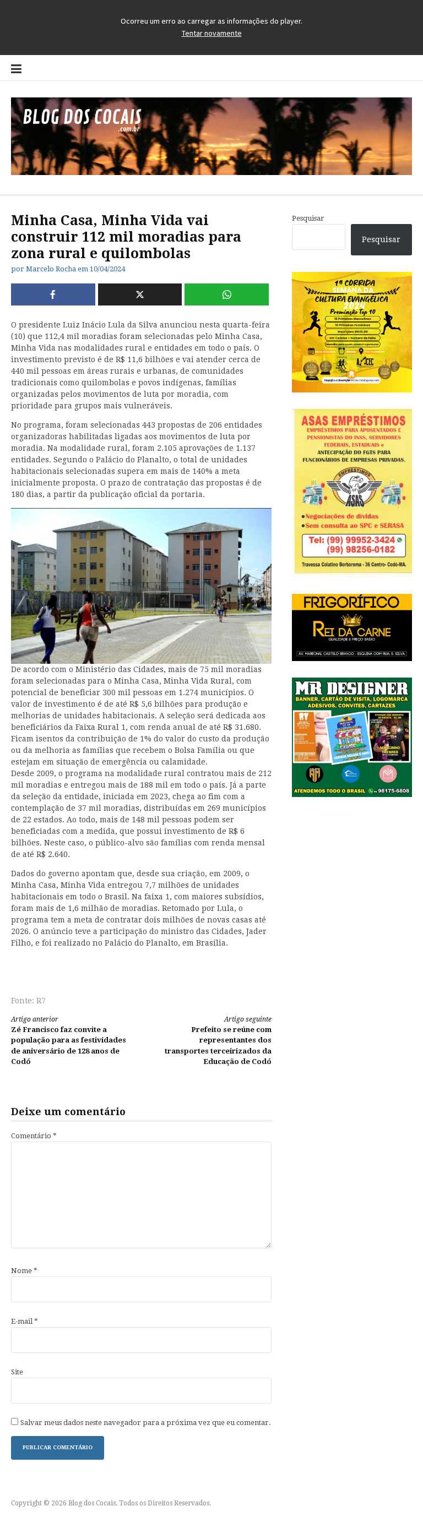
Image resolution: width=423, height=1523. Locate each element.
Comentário (34, 1136)
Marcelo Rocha (51, 269)
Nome (24, 1271)
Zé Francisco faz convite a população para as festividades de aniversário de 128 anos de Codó (68, 1041)
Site (17, 1372)
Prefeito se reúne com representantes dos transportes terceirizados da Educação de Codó (218, 1041)
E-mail (24, 1321)
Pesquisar (308, 218)
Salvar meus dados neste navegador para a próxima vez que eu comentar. (145, 1422)
